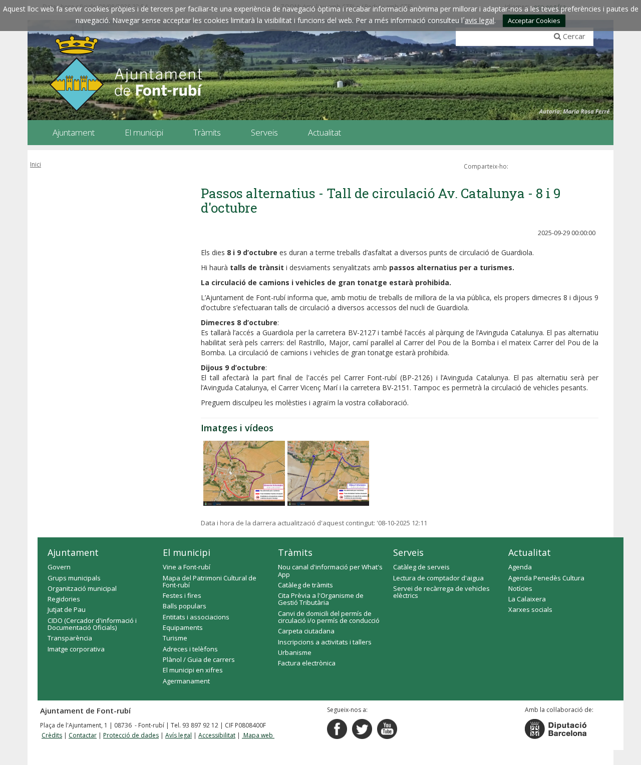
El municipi (186, 552)
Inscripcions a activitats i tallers (325, 641)
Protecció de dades (131, 735)
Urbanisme (294, 652)
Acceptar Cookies (534, 20)
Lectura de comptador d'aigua (438, 577)
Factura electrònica (307, 662)
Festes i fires (182, 595)
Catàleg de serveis (421, 566)
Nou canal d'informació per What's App (330, 570)
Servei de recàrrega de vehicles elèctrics (441, 592)
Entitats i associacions (196, 616)
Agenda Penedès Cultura (546, 577)
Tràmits (295, 552)
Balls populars (184, 605)
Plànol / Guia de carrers (199, 659)
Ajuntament (73, 552)
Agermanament (186, 680)
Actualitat (529, 552)
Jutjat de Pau (67, 609)
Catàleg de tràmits (305, 584)
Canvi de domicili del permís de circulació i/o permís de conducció (329, 617)
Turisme (175, 637)
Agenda (520, 566)
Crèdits (52, 735)
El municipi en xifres (193, 669)
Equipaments (183, 627)
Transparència (70, 637)
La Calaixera (527, 598)
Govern (59, 566)
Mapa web (258, 735)
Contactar (83, 735)
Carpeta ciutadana (306, 630)
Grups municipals (74, 577)
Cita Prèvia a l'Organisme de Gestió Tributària (321, 599)
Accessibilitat (216, 735)
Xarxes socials (530, 609)
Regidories (64, 598)
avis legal (479, 20)
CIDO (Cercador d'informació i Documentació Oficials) (92, 624)
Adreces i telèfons (190, 648)
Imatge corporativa (76, 648)
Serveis (408, 552)
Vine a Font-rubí (186, 566)
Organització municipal (82, 588)
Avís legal (178, 735)
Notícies (520, 588)
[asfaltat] (244, 473)
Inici (35, 164)
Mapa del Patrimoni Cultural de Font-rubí (209, 581)
